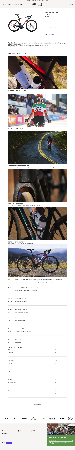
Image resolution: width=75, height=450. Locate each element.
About (3, 430)
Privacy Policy (67, 442)
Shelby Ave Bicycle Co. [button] (35, 427)
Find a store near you (49, 25)
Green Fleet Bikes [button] (19, 427)
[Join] (72, 440)
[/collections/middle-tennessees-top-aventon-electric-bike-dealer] (14, 419)
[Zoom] (23, 21)
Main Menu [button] (4, 427)
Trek (45, 10)
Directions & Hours (19, 431)
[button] (3, 4)
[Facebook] (2, 442)
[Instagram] (4, 442)
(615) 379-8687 (19, 430)
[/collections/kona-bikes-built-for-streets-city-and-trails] (24, 418)
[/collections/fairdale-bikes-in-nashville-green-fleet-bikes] (33, 418)
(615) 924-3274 (33, 430)
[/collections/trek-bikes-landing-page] (5, 418)
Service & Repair (4, 433)
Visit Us (3, 434)
